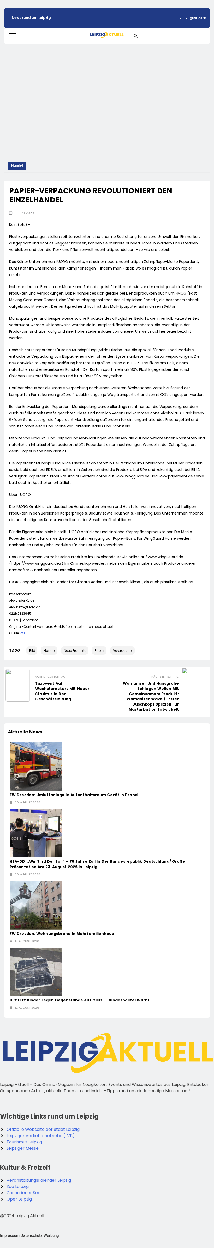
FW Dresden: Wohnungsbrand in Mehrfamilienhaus (62, 933)
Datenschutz (32, 1235)
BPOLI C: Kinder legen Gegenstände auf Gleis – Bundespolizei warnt (80, 1000)
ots (22, 633)
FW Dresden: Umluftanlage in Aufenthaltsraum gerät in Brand (74, 794)
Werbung (51, 1235)
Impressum (10, 1235)
